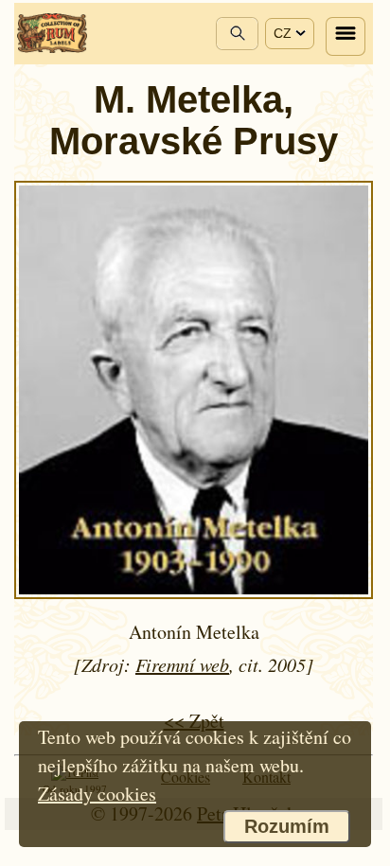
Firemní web (182, 664)
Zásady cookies (97, 793)
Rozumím (286, 826)
